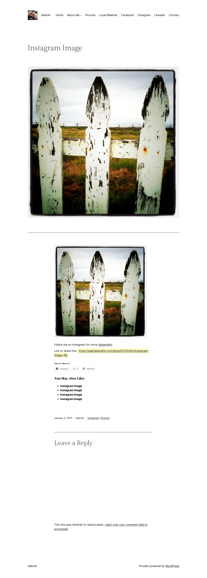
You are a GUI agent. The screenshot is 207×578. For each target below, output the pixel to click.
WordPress (172, 566)
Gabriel (45, 15)
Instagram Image (71, 386)
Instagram (93, 417)
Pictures (105, 417)
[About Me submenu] (81, 15)
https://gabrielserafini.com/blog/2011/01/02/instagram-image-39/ (101, 353)
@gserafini (105, 344)
